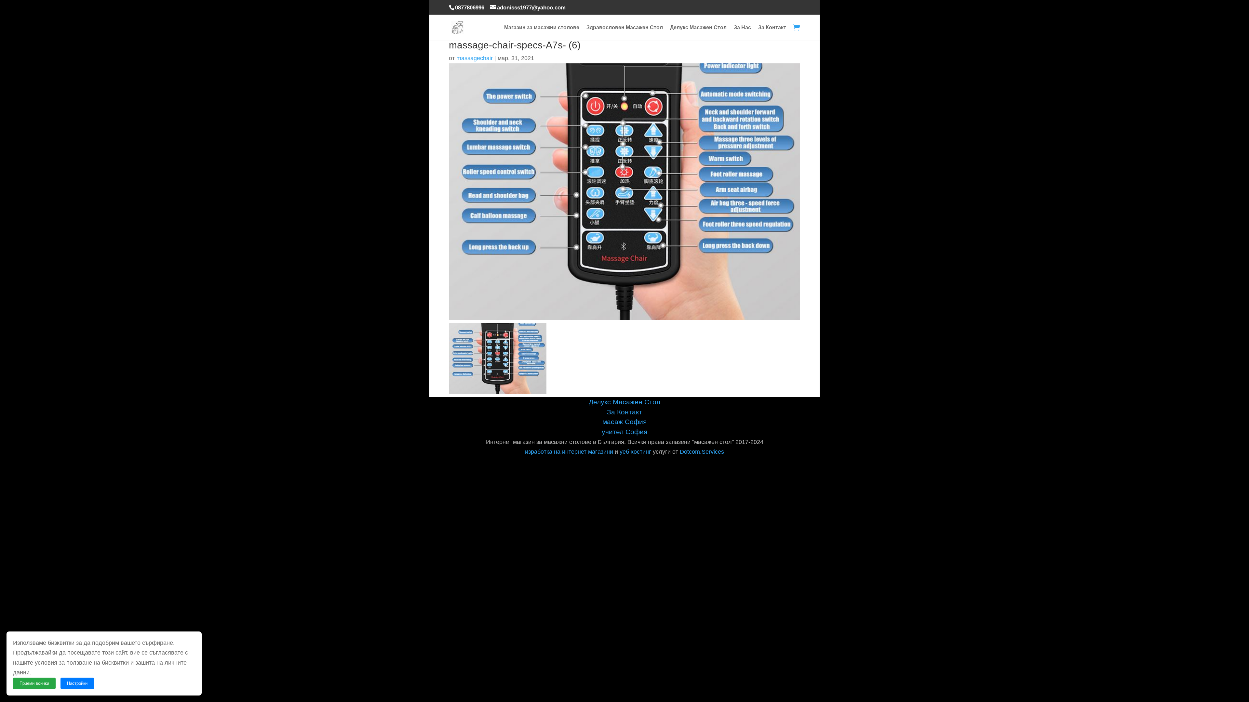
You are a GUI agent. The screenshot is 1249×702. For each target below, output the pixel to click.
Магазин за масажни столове (541, 27)
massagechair (474, 58)
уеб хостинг (635, 451)
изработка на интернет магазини (569, 451)
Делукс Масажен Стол (698, 27)
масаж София (624, 421)
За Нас (742, 27)
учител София (624, 432)
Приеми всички (34, 683)
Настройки (77, 683)
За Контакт (772, 27)
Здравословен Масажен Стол (624, 27)
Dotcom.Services (702, 451)
